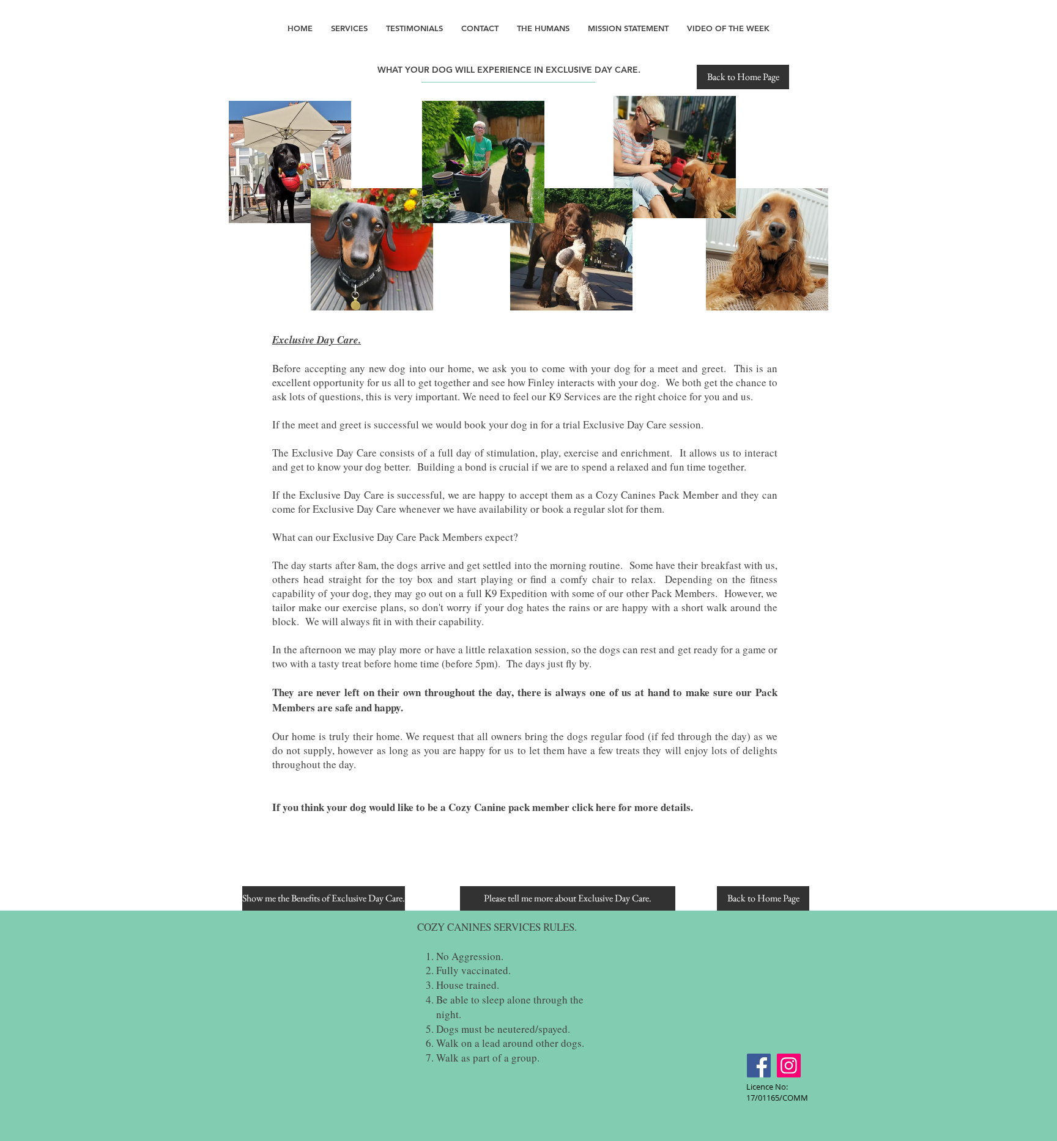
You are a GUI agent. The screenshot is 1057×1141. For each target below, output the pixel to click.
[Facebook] (759, 1065)
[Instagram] (789, 1065)
